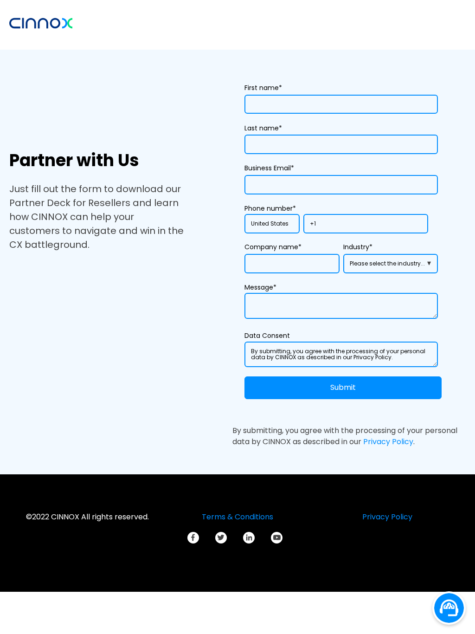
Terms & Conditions (237, 516)
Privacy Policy (388, 441)
